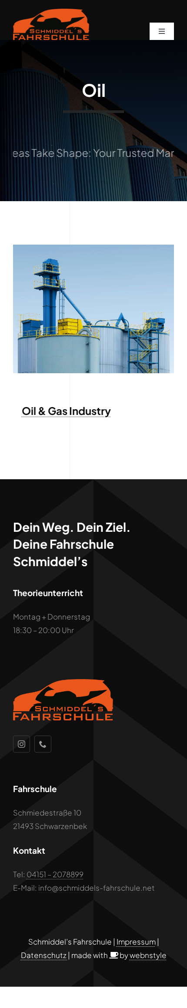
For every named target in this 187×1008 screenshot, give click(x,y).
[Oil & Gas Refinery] (93, 248)
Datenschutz (44, 955)
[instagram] (21, 744)
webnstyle (148, 955)
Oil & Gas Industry (66, 410)
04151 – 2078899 (55, 874)
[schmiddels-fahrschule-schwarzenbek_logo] (51, 12)
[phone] (42, 744)
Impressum (136, 941)
